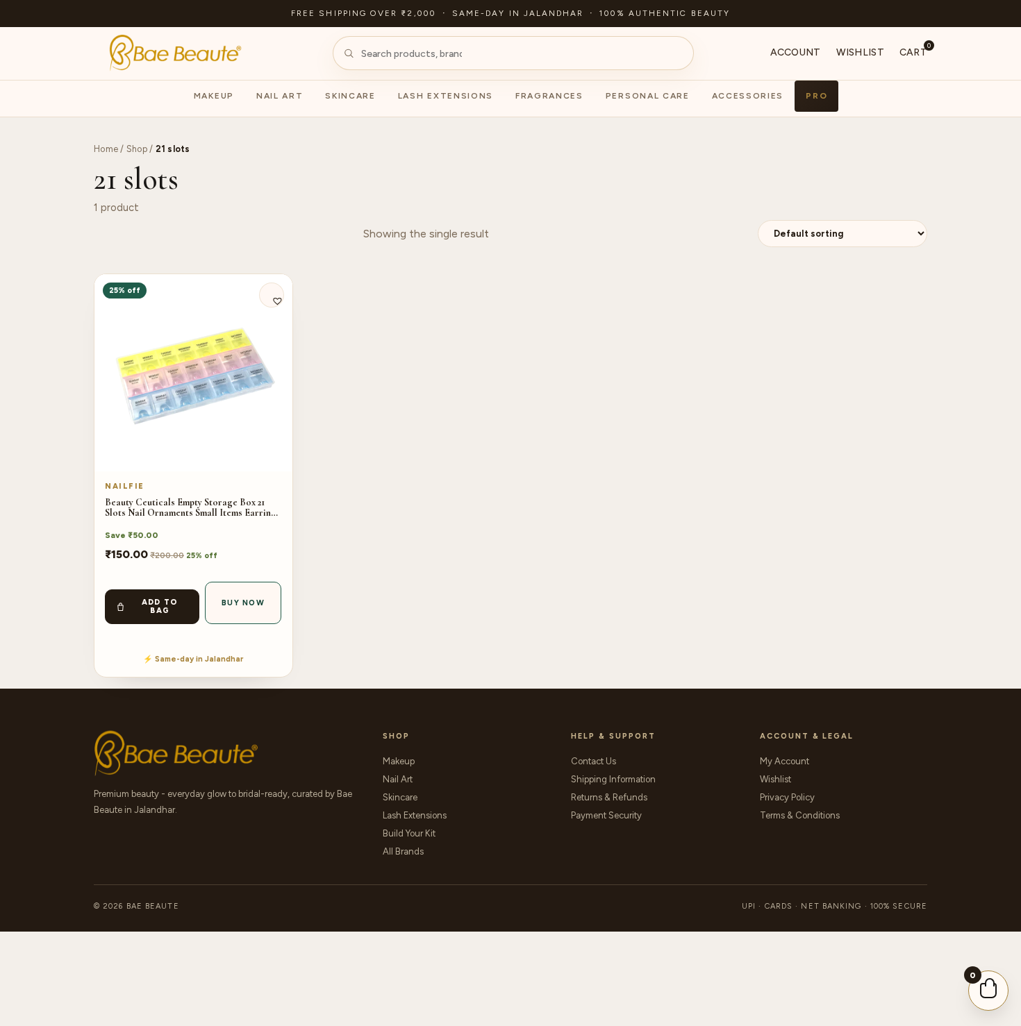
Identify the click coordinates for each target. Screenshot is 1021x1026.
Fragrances (549, 96)
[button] (271, 295)
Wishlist (860, 52)
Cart (913, 51)
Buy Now (243, 602)
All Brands (403, 851)
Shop (136, 149)
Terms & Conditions (800, 815)
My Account (784, 761)
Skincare (350, 96)
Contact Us (593, 761)
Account (795, 52)
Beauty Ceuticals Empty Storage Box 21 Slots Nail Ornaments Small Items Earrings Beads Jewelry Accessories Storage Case (193, 507)
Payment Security (606, 815)
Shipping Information (613, 779)
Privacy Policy (787, 797)
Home (106, 149)
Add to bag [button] (160, 606)
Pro (816, 96)
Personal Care (648, 96)
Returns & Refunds (609, 797)
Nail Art (279, 96)
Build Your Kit (409, 833)
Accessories (747, 96)
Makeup (214, 96)
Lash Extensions (445, 96)
